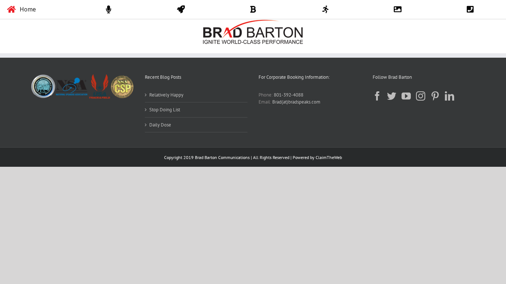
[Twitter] (391, 96)
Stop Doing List (164, 109)
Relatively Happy (166, 95)
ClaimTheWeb (329, 157)
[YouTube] (406, 96)
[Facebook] (377, 96)
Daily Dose (160, 125)
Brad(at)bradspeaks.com (296, 102)
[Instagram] (420, 96)
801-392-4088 (288, 95)
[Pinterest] (435, 96)
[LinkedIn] (449, 96)
